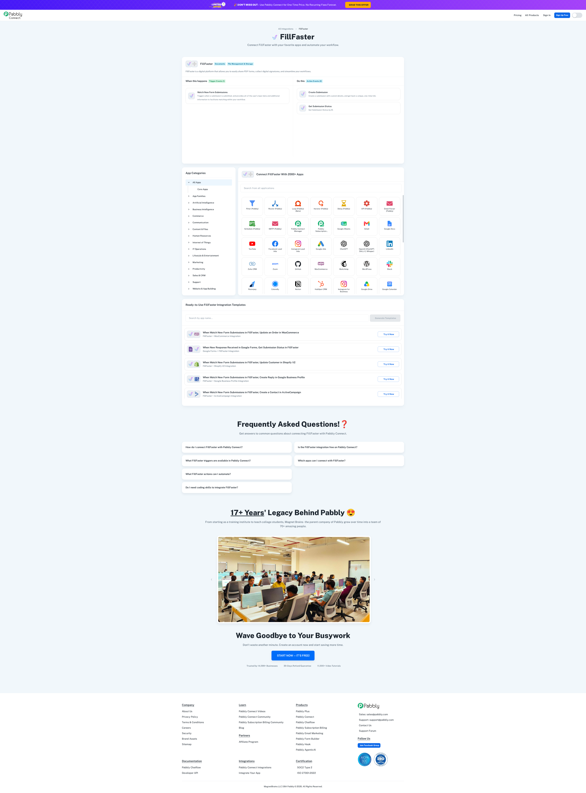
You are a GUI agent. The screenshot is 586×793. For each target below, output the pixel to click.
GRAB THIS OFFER (359, 5)
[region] (237, 122)
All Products (532, 15)
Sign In (547, 15)
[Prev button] (211, 579)
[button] (237, 447)
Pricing (517, 15)
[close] (583, 3)
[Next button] (374, 579)
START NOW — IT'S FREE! (293, 655)
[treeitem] (209, 186)
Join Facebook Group (369, 745)
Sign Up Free (562, 15)
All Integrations (285, 29)
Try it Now (388, 334)
